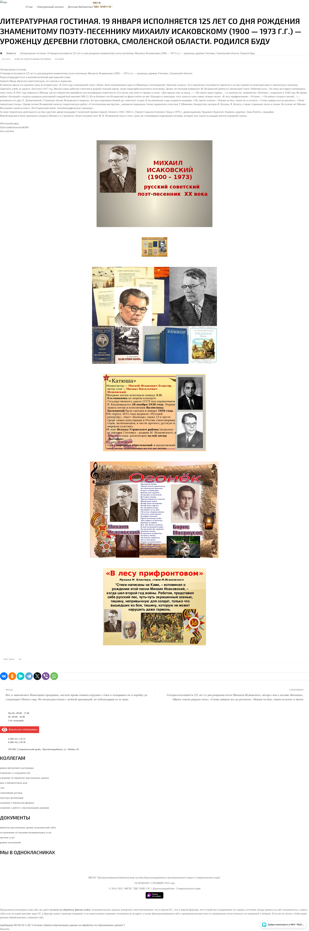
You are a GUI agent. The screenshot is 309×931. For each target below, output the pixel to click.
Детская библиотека (80, 6)
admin (61, 59)
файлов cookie (82, 909)
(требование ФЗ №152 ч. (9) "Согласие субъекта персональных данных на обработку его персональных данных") (62, 925)
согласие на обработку (62, 909)
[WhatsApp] (54, 676)
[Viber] (46, 676)
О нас (29, 6)
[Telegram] (29, 676)
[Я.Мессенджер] (20, 676)
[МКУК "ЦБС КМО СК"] (3, 2)
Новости (19, 59)
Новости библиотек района (37, 59)
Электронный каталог (50, 6)
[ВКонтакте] (4, 676)
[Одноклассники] (12, 676)
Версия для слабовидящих (22, 729)
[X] (37, 676)
